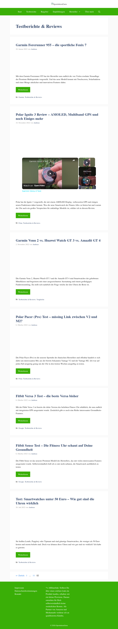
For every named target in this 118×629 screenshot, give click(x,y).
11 (34, 575)
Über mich (89, 11)
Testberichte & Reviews (33, 97)
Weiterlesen (23, 89)
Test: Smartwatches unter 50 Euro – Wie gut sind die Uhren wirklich (55, 501)
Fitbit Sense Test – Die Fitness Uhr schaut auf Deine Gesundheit (54, 447)
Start (20, 11)
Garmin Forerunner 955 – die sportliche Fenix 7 (51, 44)
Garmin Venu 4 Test (38, 161)
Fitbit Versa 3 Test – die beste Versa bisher (47, 395)
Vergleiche (40, 299)
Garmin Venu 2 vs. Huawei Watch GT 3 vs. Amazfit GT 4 (58, 240)
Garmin (21, 97)
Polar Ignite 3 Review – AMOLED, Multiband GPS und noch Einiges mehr (57, 116)
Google (21, 428)
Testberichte (31, 11)
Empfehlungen (59, 11)
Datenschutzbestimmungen (26, 590)
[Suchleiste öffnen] (99, 11)
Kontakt (18, 594)
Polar (20, 223)
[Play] (87, 180)
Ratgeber (44, 11)
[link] (26, 161)
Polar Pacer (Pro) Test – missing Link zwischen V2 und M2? (56, 318)
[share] (74, 160)
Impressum (19, 587)
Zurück (20, 575)
